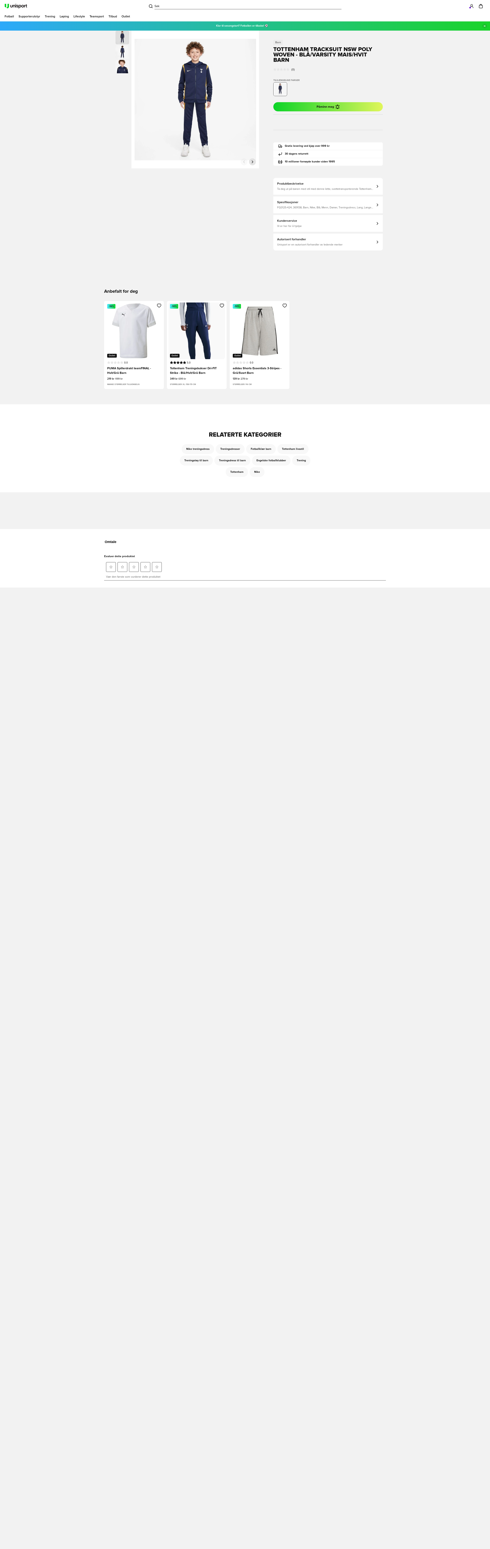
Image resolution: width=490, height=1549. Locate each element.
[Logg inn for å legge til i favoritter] (159, 305)
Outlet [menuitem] (126, 16)
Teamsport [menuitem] (97, 16)
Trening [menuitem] (50, 16)
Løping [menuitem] (64, 16)
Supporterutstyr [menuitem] (29, 16)
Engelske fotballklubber (271, 460)
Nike (257, 472)
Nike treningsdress (198, 449)
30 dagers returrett (296, 153)
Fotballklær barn (261, 449)
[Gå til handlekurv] (480, 6)
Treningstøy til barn (196, 460)
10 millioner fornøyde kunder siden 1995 (310, 161)
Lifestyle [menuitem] (79, 16)
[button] (122, 52)
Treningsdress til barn (232, 460)
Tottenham (236, 472)
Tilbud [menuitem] (113, 16)
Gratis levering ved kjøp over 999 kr (307, 146)
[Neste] (252, 161)
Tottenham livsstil (293, 449)
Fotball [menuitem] (9, 16)
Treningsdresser (230, 449)
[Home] (16, 6)
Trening (301, 460)
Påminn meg (325, 106)
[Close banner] (484, 26)
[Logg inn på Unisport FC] (471, 6)
